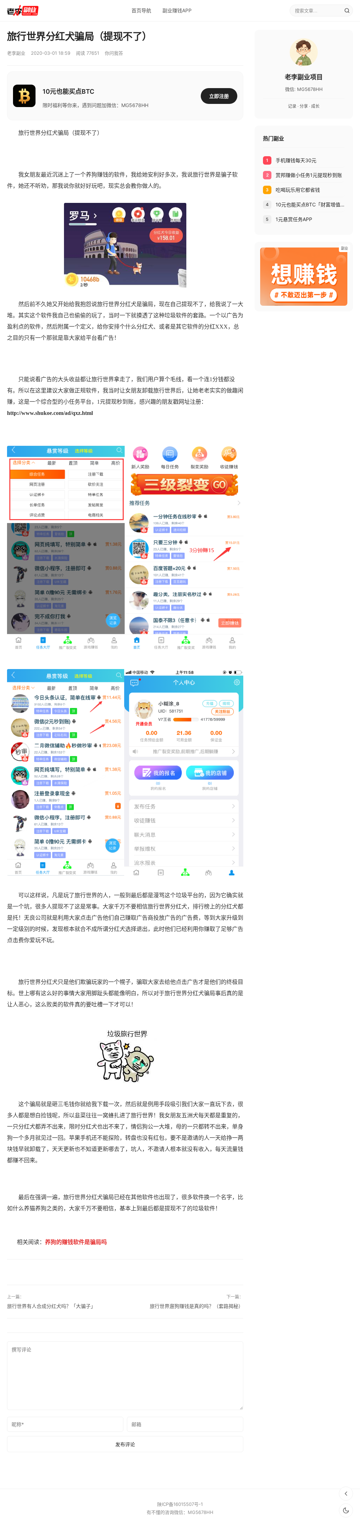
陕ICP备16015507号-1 (180, 1504)
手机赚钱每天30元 (296, 160)
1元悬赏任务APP (294, 219)
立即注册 (219, 96)
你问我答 (114, 53)
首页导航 (141, 10)
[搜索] (347, 10)
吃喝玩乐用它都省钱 (298, 190)
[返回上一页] (346, 1494)
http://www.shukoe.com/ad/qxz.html (50, 413)
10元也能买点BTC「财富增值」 (310, 204)
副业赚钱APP (177, 10)
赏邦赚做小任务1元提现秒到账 (309, 175)
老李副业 (16, 53)
